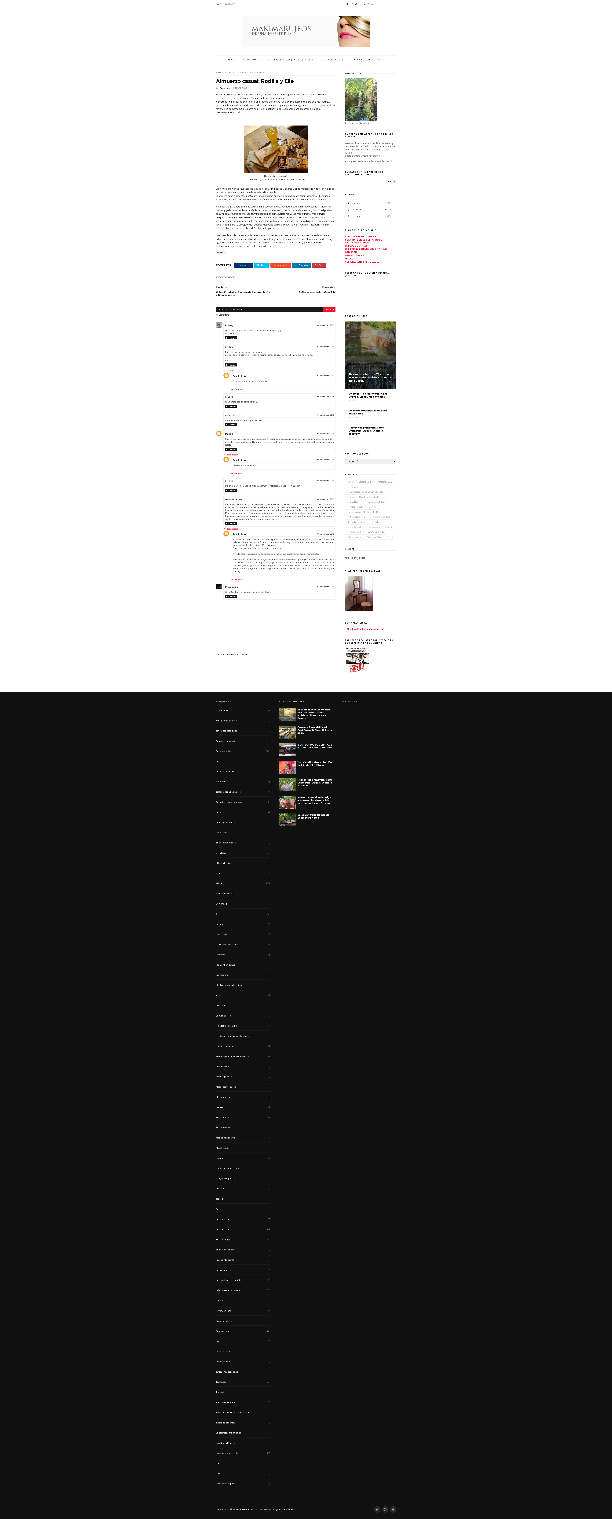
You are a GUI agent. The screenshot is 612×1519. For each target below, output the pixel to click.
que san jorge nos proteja (228, 1280)
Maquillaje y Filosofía (226, 1086)
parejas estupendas (226, 1178)
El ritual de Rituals (224, 893)
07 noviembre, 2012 (325, 587)
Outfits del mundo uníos (227, 1168)
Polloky (229, 325)
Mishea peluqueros (225, 1137)
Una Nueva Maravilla (226, 1442)
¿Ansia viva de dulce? (226, 720)
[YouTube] (356, 4)
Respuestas (232, 370)
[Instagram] (352, 4)
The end (220, 1392)
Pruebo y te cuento (225, 1259)
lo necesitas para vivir (357, 517)
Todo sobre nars (332, 59)
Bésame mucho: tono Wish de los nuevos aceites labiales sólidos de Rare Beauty (314, 714)
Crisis (218, 812)
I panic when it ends (375, 532)
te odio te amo (223, 1361)
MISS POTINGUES (354, 255)
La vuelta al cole (223, 1015)
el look (350, 481)
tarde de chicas (223, 1351)
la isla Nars (352, 487)
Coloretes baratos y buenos (229, 802)
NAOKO (349, 258)
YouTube (372, 216)
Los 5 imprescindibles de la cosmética (365, 492)
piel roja (220, 1188)
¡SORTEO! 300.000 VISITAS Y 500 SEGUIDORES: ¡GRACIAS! (314, 746)
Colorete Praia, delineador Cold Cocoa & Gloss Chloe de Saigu (315, 730)
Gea (388, 537)
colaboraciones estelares (380, 527)
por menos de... (385, 481)
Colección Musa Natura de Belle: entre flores (313, 816)
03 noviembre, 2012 (325, 325)
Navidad (220, 1158)
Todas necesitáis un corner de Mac (363, 512)
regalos (219, 1300)
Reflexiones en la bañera (367, 59)
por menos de (222, 1219)
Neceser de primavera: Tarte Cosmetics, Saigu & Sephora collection (315, 782)
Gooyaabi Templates (282, 1509)
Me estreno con (223, 1097)
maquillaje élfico (374, 537)
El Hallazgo (221, 852)
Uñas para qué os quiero (371, 497)
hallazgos (220, 924)
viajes (219, 1473)
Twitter (372, 203)
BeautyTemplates (244, 1509)
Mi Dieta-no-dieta (224, 1127)
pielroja (350, 497)
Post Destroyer (223, 1239)
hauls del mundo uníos (227, 944)
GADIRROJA (351, 252)
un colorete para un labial (228, 1432)
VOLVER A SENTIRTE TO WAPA (362, 261)
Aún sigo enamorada (226, 740)
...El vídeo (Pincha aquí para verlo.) (364, 629)
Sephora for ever (355, 507)
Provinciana (231, 587)
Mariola (229, 434)
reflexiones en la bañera (228, 1290)
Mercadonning (223, 1117)
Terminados (222, 1381)
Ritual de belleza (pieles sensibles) (290, 59)
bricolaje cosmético (225, 771)
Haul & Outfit (222, 934)
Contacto (230, 4)
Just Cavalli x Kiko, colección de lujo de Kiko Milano (314, 764)
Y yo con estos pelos (226, 1483)
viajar (218, 1463)
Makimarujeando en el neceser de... (233, 1056)
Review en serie (354, 532)
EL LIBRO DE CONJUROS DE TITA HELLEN (367, 248)
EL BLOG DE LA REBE (356, 245)
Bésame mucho (252, 59)
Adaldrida (238, 376)
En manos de (222, 903)
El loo (218, 873)
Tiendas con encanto (226, 1402)
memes (219, 1107)
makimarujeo (222, 1066)
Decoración (221, 832)
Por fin (219, 1209)
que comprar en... (224, 1270)
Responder (231, 338)
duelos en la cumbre (357, 522)
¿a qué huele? (353, 502)
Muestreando (222, 1147)
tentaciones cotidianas (375, 502)
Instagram (372, 210)
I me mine (372, 507)
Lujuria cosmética (355, 527)
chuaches (376, 522)
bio (217, 761)
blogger (329, 309)
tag (217, 1341)
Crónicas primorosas (226, 822)
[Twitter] (347, 4)
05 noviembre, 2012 (325, 460)
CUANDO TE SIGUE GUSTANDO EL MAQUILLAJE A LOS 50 (363, 241)
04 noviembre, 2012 (325, 376)
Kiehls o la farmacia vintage (229, 985)
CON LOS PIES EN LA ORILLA (360, 236)
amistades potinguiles (226, 730)
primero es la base (381, 517)
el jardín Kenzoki (354, 537)
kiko (218, 995)
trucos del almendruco (227, 1422)
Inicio (218, 4)
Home (218, 72)
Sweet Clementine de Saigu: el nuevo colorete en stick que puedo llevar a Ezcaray (314, 800)
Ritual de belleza (224, 1320)
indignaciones (222, 974)
